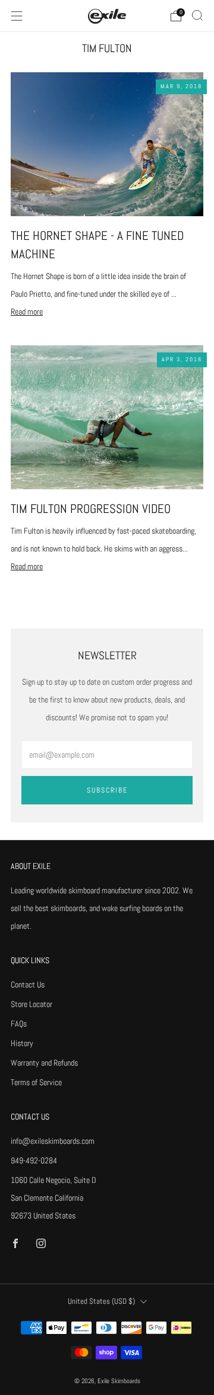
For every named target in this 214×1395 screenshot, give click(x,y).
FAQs (19, 1023)
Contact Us (28, 984)
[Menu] (17, 16)
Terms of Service (36, 1082)
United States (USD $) (101, 1301)
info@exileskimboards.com (53, 1141)
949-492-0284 (34, 1160)
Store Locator (31, 1004)
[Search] (197, 15)
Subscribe (107, 790)
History (22, 1043)
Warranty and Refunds (44, 1062)
